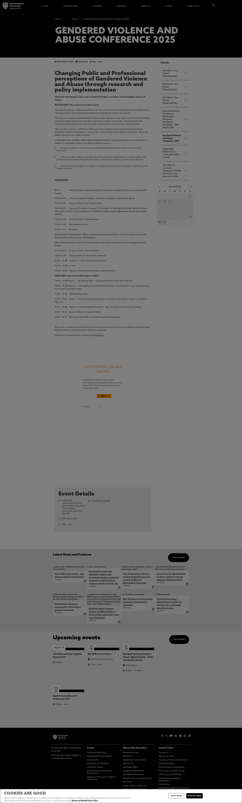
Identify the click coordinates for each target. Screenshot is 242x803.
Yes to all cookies (194, 796)
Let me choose (176, 796)
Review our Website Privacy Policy (85, 800)
